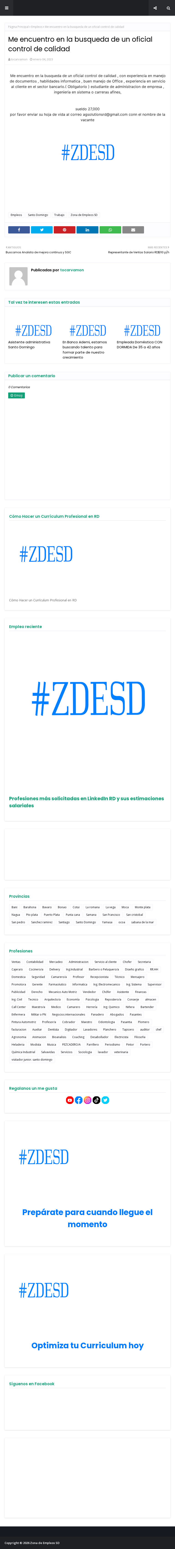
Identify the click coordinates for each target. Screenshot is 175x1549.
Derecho (37, 992)
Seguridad (38, 977)
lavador (103, 1052)
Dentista (53, 1029)
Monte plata (142, 907)
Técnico (120, 977)
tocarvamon (19, 59)
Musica (51, 1044)
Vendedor (89, 992)
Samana (91, 915)
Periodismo (112, 1044)
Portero (145, 1044)
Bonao (62, 907)
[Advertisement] (87, 1478)
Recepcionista (99, 977)
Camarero (73, 1007)
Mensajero (137, 977)
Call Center (19, 1007)
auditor (145, 1029)
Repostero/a (113, 999)
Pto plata (32, 915)
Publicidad (18, 992)
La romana (93, 907)
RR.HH (154, 969)
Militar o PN (38, 1014)
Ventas (16, 962)
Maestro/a (38, 1007)
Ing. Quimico (111, 1007)
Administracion (78, 962)
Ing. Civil (17, 999)
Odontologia (106, 1022)
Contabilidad (34, 962)
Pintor (130, 1044)
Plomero (143, 1022)
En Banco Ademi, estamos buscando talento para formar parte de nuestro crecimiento (85, 350)
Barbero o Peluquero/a (104, 969)
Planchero (109, 1029)
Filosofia (139, 1037)
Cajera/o (17, 969)
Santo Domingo (38, 215)
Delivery (54, 969)
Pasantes (136, 1014)
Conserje (133, 999)
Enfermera (18, 1014)
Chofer (127, 962)
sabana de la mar (142, 922)
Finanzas (140, 992)
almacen (150, 999)
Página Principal (18, 27)
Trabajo (59, 215)
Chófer (106, 992)
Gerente (37, 984)
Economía (73, 999)
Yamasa (107, 922)
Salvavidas (48, 1052)
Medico (56, 1007)
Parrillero (93, 1044)
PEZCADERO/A (71, 1044)
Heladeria (18, 1044)
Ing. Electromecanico (106, 984)
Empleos (36, 27)
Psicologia (92, 999)
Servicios (66, 1052)
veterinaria (121, 1052)
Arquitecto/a (52, 999)
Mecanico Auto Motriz (63, 992)
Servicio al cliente (106, 962)
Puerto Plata (52, 915)
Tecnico (33, 999)
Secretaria (144, 962)
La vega (111, 907)
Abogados (117, 1014)
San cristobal (134, 915)
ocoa (121, 922)
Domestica (19, 977)
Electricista (121, 1037)
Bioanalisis (59, 1037)
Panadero (97, 1014)
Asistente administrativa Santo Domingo (29, 345)
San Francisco (111, 915)
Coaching (78, 1037)
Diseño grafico (134, 969)
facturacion (19, 1029)
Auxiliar (37, 1029)
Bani (14, 907)
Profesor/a (49, 1022)
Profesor (78, 977)
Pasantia (126, 1022)
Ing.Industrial (74, 969)
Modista (36, 1044)
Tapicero (128, 1029)
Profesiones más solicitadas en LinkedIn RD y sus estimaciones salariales (86, 802)
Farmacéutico (57, 984)
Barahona (29, 907)
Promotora (19, 984)
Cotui (76, 907)
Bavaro (47, 907)
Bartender (147, 1007)
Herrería (91, 1007)
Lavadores (90, 1029)
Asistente (123, 992)
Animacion (39, 1037)
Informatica (79, 984)
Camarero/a (59, 977)
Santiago (64, 922)
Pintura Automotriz (24, 1022)
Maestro (86, 1022)
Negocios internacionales (68, 1014)
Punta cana (73, 915)
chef (158, 1029)
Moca (125, 907)
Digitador (71, 1029)
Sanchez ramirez (41, 922)
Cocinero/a (36, 969)
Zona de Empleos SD (87, 8)
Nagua (16, 915)
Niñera (130, 1007)
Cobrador (68, 1022)
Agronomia (19, 1037)
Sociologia (85, 1052)
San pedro (18, 922)
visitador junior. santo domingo (32, 1060)
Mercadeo (56, 962)
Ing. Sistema (134, 984)
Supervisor (155, 984)
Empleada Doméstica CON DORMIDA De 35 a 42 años (139, 345)
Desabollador (99, 1037)
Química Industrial (23, 1052)
